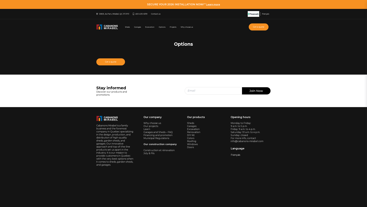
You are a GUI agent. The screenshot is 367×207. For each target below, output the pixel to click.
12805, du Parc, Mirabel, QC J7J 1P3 (114, 14)
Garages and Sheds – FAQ (158, 132)
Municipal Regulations (156, 138)
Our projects (151, 126)
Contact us (155, 14)
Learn (147, 129)
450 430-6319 (141, 14)
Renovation (193, 132)
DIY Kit (191, 135)
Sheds (127, 27)
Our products (196, 117)
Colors (190, 138)
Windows (192, 144)
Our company (153, 117)
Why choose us (187, 27)
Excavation (149, 27)
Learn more (213, 4)
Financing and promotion (158, 135)
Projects (173, 27)
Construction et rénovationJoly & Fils (159, 152)
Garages (137, 27)
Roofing (191, 141)
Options (162, 27)
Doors (190, 147)
